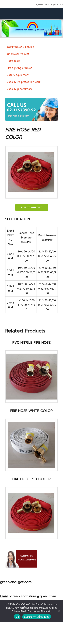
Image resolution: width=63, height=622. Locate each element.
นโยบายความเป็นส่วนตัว (36, 616)
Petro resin (13, 61)
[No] (58, 611)
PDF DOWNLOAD (32, 207)
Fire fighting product (19, 68)
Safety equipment (18, 75)
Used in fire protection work (23, 82)
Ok (17, 616)
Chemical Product (18, 54)
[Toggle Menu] (53, 14)
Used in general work (19, 89)
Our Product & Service (20, 47)
